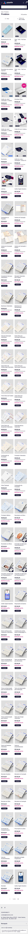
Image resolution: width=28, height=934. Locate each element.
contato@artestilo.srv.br (7, 915)
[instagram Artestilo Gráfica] (1, 907)
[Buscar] (25, 6)
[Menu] (1, 2)
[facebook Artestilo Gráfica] (4, 907)
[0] (26, 3)
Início (2, 12)
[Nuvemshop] (6, 928)
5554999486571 (5, 912)
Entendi (18, 931)
